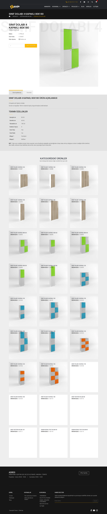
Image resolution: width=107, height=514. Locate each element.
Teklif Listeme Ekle (31, 45)
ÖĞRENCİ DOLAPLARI (39, 16)
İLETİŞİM (95, 6)
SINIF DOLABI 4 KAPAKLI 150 (79, 364)
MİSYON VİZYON (44, 503)
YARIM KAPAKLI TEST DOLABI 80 (80, 429)
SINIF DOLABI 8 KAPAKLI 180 (17, 396)
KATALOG (88, 6)
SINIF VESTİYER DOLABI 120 (17, 429)
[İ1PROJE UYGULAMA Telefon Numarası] (84, 477)
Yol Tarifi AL (84, 473)
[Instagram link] (88, 2)
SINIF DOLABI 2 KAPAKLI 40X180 (49, 265)
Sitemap (21, 510)
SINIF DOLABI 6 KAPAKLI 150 (48, 298)
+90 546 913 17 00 (72, 2)
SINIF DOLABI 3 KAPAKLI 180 (48, 331)
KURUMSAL (55, 6)
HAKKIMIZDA (43, 495)
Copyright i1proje (13, 510)
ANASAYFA (47, 6)
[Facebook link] (80, 2)
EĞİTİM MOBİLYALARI (26, 16)
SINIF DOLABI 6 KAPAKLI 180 (17, 331)
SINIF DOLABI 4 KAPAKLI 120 (17, 364)
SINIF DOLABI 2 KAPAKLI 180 (48, 200)
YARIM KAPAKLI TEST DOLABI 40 (49, 429)
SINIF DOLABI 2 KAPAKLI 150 (79, 167)
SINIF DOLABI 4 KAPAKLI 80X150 (80, 232)
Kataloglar (11, 497)
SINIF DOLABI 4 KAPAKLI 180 (48, 396)
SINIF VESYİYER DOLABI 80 (78, 396)
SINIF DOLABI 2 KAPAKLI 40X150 (18, 265)
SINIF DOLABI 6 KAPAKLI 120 (79, 265)
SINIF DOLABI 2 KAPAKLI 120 (17, 167)
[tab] (16, 92)
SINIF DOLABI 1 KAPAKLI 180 (79, 200)
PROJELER (74, 6)
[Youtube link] (84, 2)
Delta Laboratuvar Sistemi (28, 498)
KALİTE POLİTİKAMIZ (45, 497)
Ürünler (11, 495)
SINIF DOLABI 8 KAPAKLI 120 (79, 331)
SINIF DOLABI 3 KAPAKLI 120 (17, 298)
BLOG (82, 6)
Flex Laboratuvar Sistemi (30, 495)
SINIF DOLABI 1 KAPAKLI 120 (48, 167)
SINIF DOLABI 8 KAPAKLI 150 (48, 364)
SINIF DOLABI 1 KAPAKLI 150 (17, 200)
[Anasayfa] (15, 7)
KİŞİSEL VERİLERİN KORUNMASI (44, 500)
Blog (10, 500)
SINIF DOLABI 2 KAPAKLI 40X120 (49, 232)
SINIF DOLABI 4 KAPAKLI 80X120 (18, 232)
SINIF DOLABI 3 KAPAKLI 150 (79, 298)
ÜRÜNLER (65, 6)
